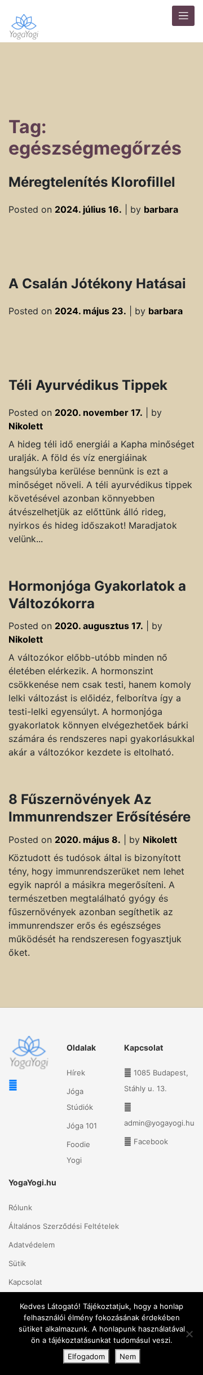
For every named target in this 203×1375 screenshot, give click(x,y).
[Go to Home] (23, 21)
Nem (128, 1356)
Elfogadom (86, 1356)
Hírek (76, 1072)
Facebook (151, 1141)
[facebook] (12, 1085)
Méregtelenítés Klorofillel (91, 182)
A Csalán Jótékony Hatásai (97, 283)
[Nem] (189, 1333)
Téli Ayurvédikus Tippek (87, 385)
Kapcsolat (25, 1281)
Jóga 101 (82, 1125)
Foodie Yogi (78, 1152)
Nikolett (25, 426)
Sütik (17, 1263)
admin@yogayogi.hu (159, 1122)
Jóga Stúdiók (80, 1099)
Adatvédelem (31, 1244)
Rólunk (20, 1207)
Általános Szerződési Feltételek (63, 1226)
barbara (161, 209)
